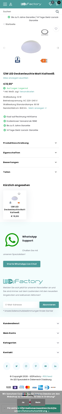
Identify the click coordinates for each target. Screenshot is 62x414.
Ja (23, 402)
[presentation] (4, 48)
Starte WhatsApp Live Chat (22, 263)
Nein (37, 402)
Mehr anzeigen (37, 108)
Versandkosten (27, 91)
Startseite (10, 24)
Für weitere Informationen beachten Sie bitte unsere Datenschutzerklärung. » (31, 409)
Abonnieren (49, 304)
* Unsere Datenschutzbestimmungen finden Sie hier (28, 311)
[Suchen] (57, 11)
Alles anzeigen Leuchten (15, 77)
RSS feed (47, 376)
